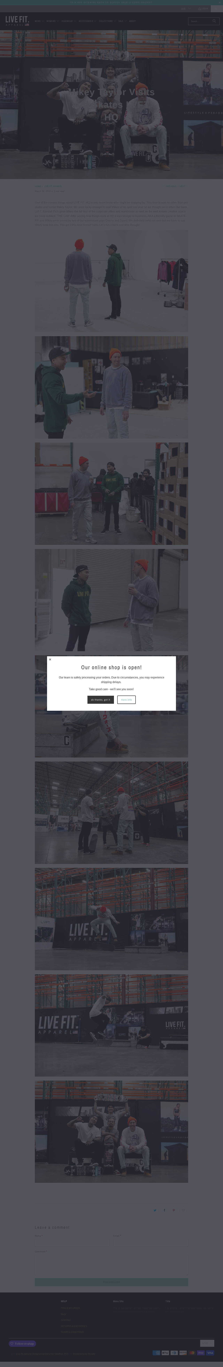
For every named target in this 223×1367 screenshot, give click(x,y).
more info (126, 699)
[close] (50, 659)
